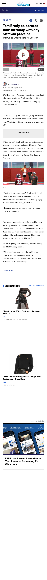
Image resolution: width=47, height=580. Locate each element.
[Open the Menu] (4, 3)
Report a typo (8, 270)
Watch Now (40, 3)
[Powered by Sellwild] (41, 421)
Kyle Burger (15, 84)
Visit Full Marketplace (36, 286)
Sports (7, 20)
